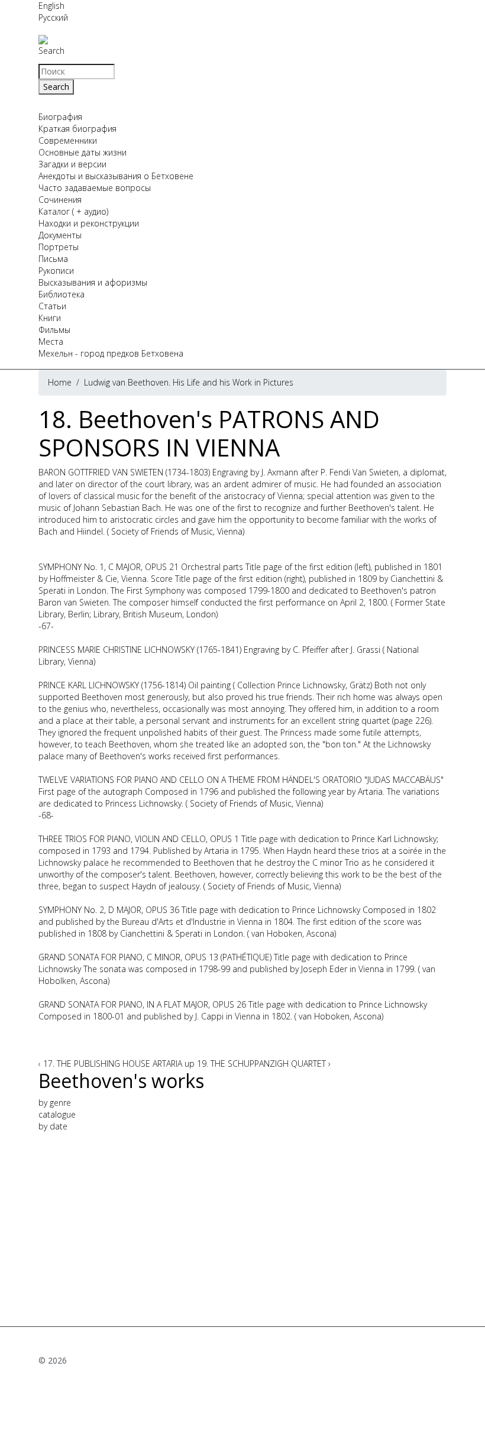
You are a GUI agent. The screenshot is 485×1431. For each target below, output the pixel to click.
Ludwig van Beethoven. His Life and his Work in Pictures (188, 382)
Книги (49, 317)
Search (51, 50)
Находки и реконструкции (88, 223)
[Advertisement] (242, 1224)
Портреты (58, 246)
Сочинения (60, 199)
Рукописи (56, 270)
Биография (60, 116)
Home (60, 382)
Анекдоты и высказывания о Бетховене (115, 176)
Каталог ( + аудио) (73, 211)
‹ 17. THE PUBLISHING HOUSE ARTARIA (110, 1063)
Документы (60, 235)
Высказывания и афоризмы (92, 282)
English (51, 5)
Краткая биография (77, 128)
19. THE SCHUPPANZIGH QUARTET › (264, 1063)
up (190, 1063)
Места (50, 341)
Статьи (52, 306)
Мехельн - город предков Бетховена (110, 353)
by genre (54, 1102)
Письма (53, 258)
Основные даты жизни (82, 152)
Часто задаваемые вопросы (94, 187)
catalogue (57, 1114)
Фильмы (54, 329)
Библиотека (61, 294)
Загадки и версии (72, 164)
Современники (67, 140)
